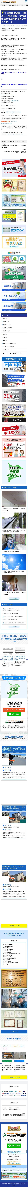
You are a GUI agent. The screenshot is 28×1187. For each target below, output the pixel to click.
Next (27, 659)
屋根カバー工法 (7, 324)
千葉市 (5, 1108)
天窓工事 (5, 340)
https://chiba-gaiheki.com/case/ (13, 111)
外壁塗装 (5, 337)
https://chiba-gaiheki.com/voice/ (13, 112)
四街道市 (17, 1108)
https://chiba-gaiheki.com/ (7, 94)
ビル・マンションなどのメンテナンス (12, 353)
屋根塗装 (5, 334)
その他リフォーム (7, 350)
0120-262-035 (15, 101)
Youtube (5, 1049)
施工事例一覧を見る (15, 926)
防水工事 (5, 318)
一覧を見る (15, 598)
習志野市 (5, 1109)
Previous (1, 659)
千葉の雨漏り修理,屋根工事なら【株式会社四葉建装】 (12, 1183)
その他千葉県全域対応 (15, 1109)
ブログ (22, 1046)
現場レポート (6, 1046)
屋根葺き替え (6, 321)
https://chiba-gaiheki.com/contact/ (15, 134)
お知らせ (15, 1046)
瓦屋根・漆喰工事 (7, 328)
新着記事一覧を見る (15, 1077)
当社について (15, 1031)
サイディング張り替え (8, 347)
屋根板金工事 (6, 331)
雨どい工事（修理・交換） (9, 343)
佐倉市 (10, 1108)
